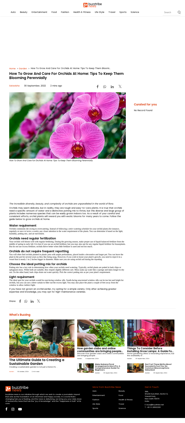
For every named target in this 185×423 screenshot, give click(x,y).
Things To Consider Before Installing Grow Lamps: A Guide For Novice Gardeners (150, 351)
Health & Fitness (82, 12)
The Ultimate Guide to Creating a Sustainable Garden (36, 362)
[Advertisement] (90, 41)
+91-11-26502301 (154, 407)
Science (135, 12)
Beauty (23, 12)
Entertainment (39, 12)
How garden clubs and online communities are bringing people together (99, 351)
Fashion (65, 12)
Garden (23, 68)
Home (12, 68)
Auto (13, 12)
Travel (111, 12)
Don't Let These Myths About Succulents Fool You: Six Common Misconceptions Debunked (158, 367)
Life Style (99, 12)
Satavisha (14, 85)
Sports (122, 12)
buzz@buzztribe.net (155, 405)
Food (54, 12)
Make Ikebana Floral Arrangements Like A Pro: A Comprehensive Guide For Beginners (107, 367)
